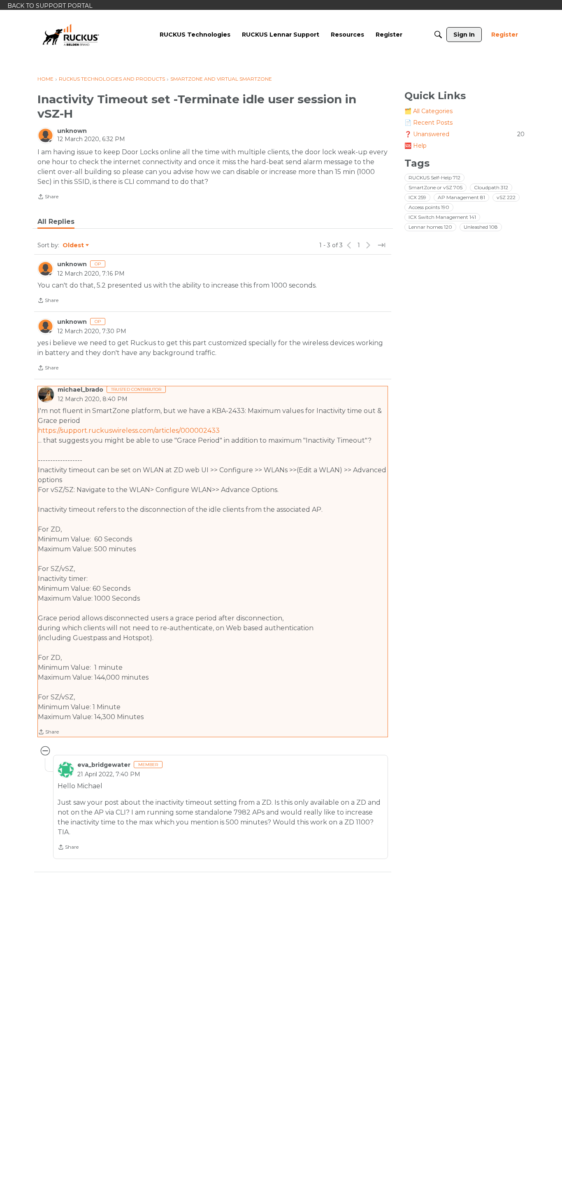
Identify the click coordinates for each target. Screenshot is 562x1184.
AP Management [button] (461, 197)
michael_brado (80, 389)
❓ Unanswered (464, 134)
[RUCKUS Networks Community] (70, 34)
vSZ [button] (506, 197)
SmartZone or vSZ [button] (435, 187)
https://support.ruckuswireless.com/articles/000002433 (129, 430)
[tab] (56, 222)
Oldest (74, 245)
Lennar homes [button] (430, 227)
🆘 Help (415, 145)
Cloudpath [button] (491, 187)
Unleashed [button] (481, 227)
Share (47, 197)
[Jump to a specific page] (381, 245)
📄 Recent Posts (428, 122)
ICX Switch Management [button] (442, 217)
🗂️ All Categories (428, 111)
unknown (72, 131)
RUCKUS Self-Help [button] (434, 177)
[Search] (438, 34)
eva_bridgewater (103, 764)
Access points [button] (429, 207)
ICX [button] (417, 197)
